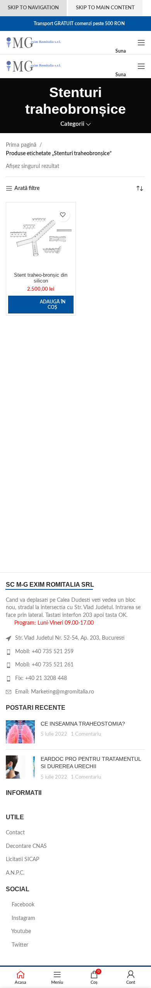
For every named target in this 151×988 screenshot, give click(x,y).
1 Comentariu (86, 734)
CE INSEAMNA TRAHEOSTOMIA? (83, 724)
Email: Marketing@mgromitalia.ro (54, 692)
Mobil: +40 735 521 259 (44, 651)
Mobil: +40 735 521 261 (44, 665)
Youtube (20, 931)
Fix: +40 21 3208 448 (41, 678)
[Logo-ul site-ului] (33, 42)
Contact (15, 833)
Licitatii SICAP (22, 859)
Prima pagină (21, 145)
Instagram (22, 918)
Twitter (19, 945)
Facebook (22, 905)
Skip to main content (105, 7)
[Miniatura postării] (20, 731)
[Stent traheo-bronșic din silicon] (41, 237)
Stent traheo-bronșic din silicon (40, 278)
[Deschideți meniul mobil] (141, 42)
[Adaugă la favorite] (63, 215)
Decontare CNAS (26, 846)
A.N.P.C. (15, 873)
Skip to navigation (33, 7)
